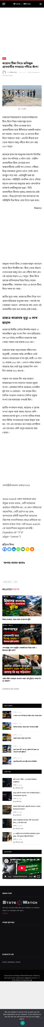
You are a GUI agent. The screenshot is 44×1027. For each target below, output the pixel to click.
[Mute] (35, 876)
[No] (41, 1018)
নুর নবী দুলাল (18, 801)
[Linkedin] (14, 549)
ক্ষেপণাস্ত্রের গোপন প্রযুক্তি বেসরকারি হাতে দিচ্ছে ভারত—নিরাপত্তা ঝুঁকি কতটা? (20, 649)
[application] (22, 868)
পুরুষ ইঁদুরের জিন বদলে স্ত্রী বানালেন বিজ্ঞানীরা (25, 761)
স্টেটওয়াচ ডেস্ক (13, 72)
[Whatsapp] (18, 549)
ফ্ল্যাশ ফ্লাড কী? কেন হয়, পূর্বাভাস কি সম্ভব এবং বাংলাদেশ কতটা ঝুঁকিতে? (26, 751)
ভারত (15, 582)
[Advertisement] (22, 30)
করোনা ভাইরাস (7, 582)
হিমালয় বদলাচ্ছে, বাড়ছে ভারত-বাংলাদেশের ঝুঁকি (16, 619)
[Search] (40, 4)
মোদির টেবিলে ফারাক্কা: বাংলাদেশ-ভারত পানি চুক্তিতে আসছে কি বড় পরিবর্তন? (21, 679)
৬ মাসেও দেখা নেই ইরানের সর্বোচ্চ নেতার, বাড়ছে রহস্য (27, 715)
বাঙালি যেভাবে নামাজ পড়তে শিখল (22, 738)
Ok (23, 1023)
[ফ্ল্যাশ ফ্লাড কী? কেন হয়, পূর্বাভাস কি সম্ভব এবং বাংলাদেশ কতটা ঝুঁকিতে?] (6, 748)
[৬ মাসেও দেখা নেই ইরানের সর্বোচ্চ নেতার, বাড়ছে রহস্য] (6, 715)
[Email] (23, 549)
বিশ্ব (4, 58)
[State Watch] (22, 4)
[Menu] (3, 4)
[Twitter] (9, 549)
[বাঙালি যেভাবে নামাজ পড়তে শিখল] (6, 737)
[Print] (32, 549)
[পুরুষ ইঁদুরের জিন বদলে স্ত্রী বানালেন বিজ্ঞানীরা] (6, 760)
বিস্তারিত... (5, 913)
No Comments (34, 72)
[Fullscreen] (38, 876)
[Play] (5, 876)
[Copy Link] (27, 549)
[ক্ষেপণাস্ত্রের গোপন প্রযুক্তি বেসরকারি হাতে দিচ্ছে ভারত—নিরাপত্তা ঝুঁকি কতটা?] (22, 634)
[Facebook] (5, 549)
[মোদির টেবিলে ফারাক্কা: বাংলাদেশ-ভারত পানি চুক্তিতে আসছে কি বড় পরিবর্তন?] (22, 664)
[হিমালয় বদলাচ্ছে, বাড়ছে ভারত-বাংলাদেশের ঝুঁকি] (22, 606)
